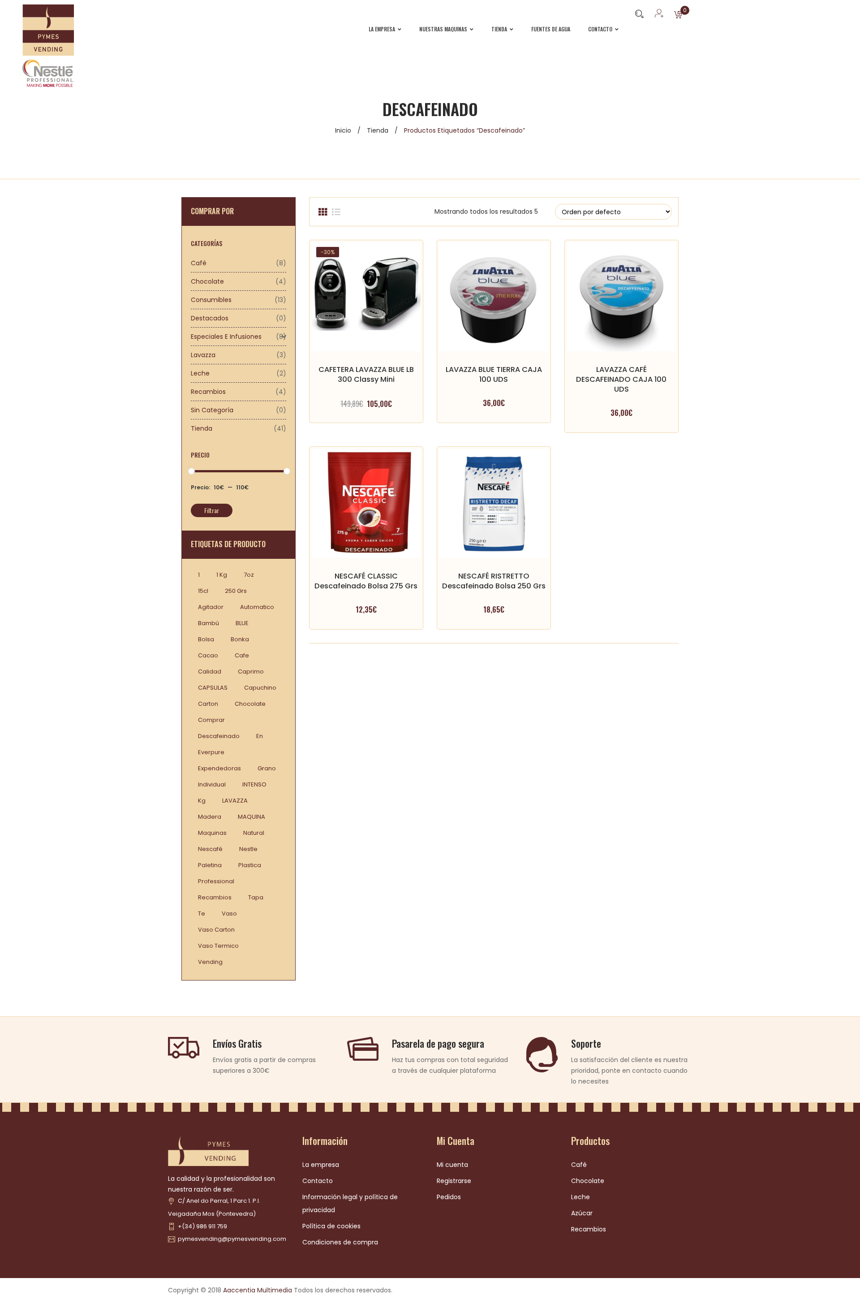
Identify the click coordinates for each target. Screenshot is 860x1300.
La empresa (320, 1164)
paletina (210, 865)
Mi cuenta (452, 1164)
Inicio (343, 130)
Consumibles (211, 299)
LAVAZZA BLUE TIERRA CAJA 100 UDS (494, 374)
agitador (211, 607)
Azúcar (582, 1213)
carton (208, 704)
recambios (215, 897)
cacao (208, 655)
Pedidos (449, 1196)
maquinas (212, 833)
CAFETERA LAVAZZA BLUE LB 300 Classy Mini (366, 374)
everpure (211, 752)
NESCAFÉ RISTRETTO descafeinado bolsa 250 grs (494, 581)
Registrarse (454, 1180)
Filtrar (211, 510)
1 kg (221, 574)
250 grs (236, 591)
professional (216, 881)
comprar (211, 720)
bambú (208, 623)
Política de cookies (331, 1226)
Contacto (317, 1180)
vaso (229, 913)
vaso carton (216, 929)
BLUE (242, 623)
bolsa (206, 639)
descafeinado (219, 736)
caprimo (251, 671)
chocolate (250, 704)
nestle (248, 849)
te (201, 913)
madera (209, 816)
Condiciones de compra (340, 1242)
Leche (200, 373)
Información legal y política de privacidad (350, 1203)
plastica (249, 865)
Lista (336, 212)
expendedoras (219, 768)
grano (267, 768)
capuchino (260, 687)
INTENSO (254, 784)
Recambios (208, 391)
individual (212, 784)
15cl (203, 591)
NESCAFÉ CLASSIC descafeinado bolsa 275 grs (365, 581)
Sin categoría (212, 410)
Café (198, 263)
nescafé (210, 849)
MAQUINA (251, 816)
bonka (240, 639)
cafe (242, 655)
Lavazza (203, 354)
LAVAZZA (235, 800)
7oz (249, 574)
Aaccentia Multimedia (257, 1290)
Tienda (377, 130)
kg (202, 800)
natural (253, 833)
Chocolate (207, 281)
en (259, 736)
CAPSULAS (213, 687)
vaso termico (218, 946)
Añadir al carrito (494, 389)
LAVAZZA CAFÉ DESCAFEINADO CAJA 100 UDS (621, 379)
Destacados (209, 318)
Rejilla (322, 212)
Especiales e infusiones (226, 336)
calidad (209, 671)
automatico (257, 607)
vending (210, 962)
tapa (255, 897)
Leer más (366, 389)
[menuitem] (389, 29)
